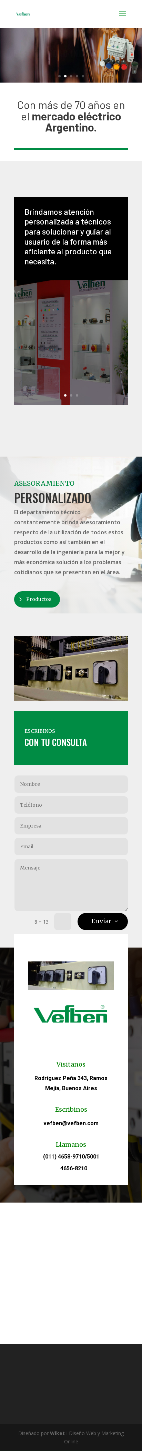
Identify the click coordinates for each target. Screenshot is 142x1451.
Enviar (101, 921)
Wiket (57, 1433)
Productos (38, 599)
